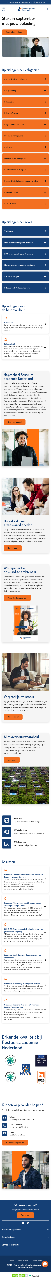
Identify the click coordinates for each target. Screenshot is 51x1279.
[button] (45, 1264)
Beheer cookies (37, 1261)
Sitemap (11, 1261)
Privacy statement (23, 1261)
